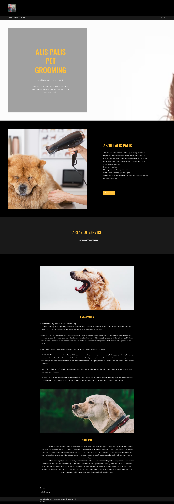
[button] (109, 193)
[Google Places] (165, 18)
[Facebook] (162, 18)
